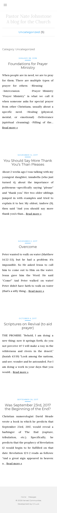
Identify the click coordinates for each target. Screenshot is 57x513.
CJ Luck (35, 504)
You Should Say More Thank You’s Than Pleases (28, 162)
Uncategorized (29, 32)
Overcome (28, 247)
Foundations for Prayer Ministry (28, 66)
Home (23, 497)
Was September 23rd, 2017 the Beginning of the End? (28, 407)
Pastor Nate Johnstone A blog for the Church (28, 18)
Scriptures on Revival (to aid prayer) (28, 326)
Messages (32, 497)
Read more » (10, 127)
